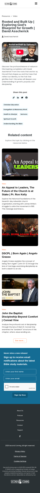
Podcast (20, 415)
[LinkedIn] (18, 98)
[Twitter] (22, 98)
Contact (20, 425)
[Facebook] (26, 98)
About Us (20, 410)
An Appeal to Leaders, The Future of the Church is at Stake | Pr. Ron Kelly (18, 191)
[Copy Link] (14, 98)
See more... (20, 340)
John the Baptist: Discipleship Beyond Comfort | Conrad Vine (20, 317)
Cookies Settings (20, 461)
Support (20, 430)
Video (15, 16)
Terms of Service (20, 456)
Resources (6, 16)
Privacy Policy (20, 451)
